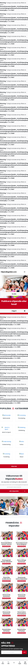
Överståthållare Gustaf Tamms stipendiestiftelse (7, 544)
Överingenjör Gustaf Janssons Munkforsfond (6, 561)
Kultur (21, 575)
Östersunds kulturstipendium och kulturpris (22, 579)
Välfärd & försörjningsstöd (21, 541)
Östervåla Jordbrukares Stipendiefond (6, 579)
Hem (3, 663)
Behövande (21, 627)
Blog (25, 663)
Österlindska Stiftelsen (6, 630)
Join (24, 652)
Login (19, 663)
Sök (8, 663)
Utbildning (6, 541)
